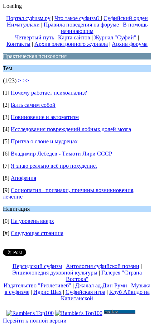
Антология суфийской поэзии (102, 266)
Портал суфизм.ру (28, 18)
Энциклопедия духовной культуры (54, 272)
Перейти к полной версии (35, 321)
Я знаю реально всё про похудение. (54, 166)
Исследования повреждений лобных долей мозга (71, 129)
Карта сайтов (74, 37)
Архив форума (130, 44)
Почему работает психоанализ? (49, 93)
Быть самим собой (33, 105)
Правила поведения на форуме (81, 25)
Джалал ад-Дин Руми (101, 285)
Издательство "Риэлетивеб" (37, 285)
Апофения (23, 178)
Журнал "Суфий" (115, 37)
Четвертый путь (34, 37)
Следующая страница (37, 233)
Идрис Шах (47, 292)
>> (26, 80)
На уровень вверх (32, 221)
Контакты (18, 44)
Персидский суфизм (37, 266)
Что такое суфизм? (77, 18)
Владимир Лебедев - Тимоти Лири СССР (61, 154)
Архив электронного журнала (71, 44)
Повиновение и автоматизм (45, 117)
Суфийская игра (85, 292)
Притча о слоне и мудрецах (44, 141)
